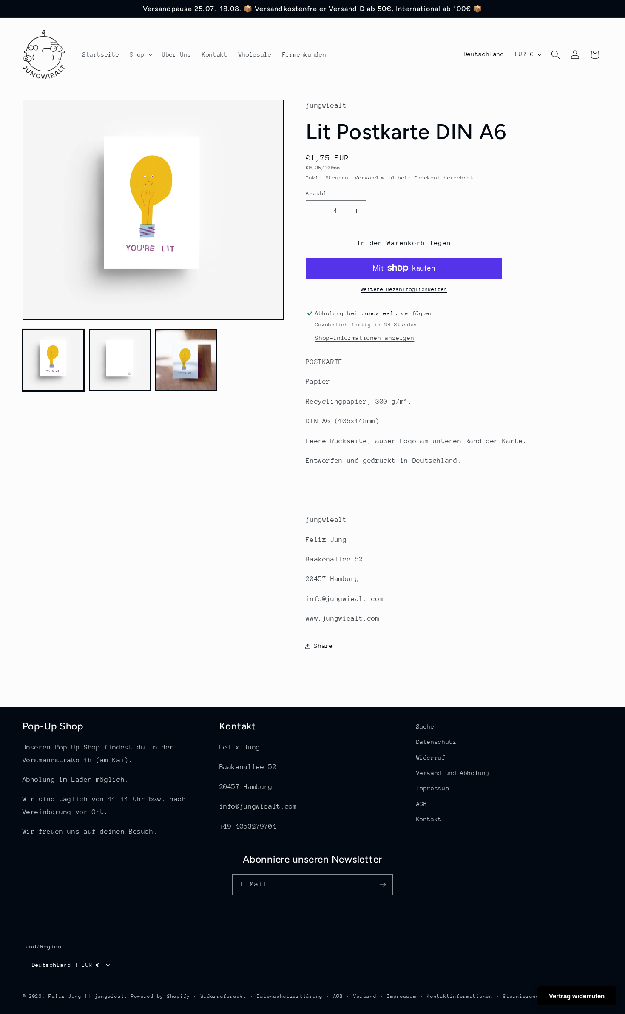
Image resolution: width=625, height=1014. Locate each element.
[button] (140, 54)
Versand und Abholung (453, 772)
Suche (425, 726)
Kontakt (429, 819)
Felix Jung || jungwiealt (88, 996)
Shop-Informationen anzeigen (364, 337)
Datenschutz (436, 742)
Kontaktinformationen (460, 996)
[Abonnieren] (382, 884)
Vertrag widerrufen (577, 996)
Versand (366, 178)
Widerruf (431, 757)
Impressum (432, 788)
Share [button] (323, 645)
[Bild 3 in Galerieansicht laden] (186, 360)
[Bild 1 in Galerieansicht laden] (54, 360)
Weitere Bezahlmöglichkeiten (404, 289)
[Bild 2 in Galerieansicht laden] (120, 360)
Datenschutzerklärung (290, 996)
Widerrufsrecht (224, 996)
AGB (421, 803)
